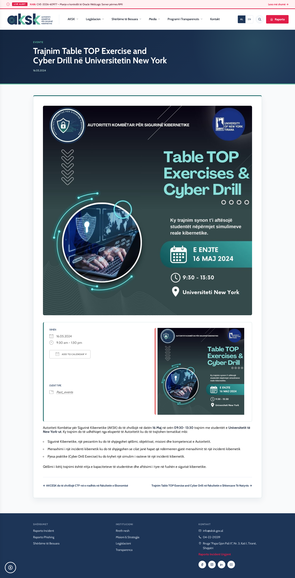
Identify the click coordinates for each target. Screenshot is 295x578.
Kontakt (215, 19)
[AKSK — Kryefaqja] (29, 19)
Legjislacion (93, 19)
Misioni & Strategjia (127, 537)
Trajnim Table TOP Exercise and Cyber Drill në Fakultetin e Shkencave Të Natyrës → (202, 485)
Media (153, 19)
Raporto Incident (43, 531)
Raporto (280, 19)
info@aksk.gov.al (213, 531)
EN (249, 19)
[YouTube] (231, 564)
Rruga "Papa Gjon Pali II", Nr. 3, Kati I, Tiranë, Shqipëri (229, 546)
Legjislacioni (123, 543)
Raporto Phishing (43, 537)
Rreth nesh (122, 531)
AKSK (71, 19)
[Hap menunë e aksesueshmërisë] (10, 567)
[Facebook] (202, 564)
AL (241, 19)
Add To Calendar (72, 354)
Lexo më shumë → (278, 4)
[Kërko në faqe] (260, 19)
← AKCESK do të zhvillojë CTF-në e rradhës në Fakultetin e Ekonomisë (85, 485)
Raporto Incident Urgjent (214, 554)
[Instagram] (212, 564)
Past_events (64, 392)
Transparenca (124, 550)
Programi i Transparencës (183, 19)
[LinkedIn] (221, 564)
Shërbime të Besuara (125, 19)
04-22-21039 (211, 537)
